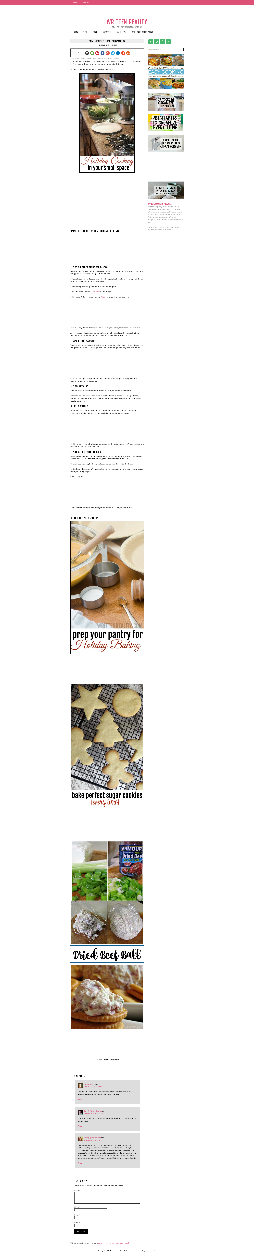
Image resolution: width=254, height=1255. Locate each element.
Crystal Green (89, 1084)
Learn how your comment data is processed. (113, 1243)
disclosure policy (108, 58)
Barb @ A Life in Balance (93, 1111)
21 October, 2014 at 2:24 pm (94, 1113)
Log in (144, 1251)
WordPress (137, 1251)
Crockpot (104, 297)
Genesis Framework (126, 1251)
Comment (78, 1190)
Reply (80, 1099)
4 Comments (114, 45)
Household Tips (114, 1060)
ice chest (96, 292)
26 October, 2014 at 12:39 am (94, 1140)
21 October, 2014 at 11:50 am (94, 1087)
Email (76, 1215)
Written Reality (127, 22)
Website (77, 1223)
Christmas (106, 1060)
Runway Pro (114, 1251)
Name (77, 1207)
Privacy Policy (152, 1251)
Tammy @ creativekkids (92, 1138)
